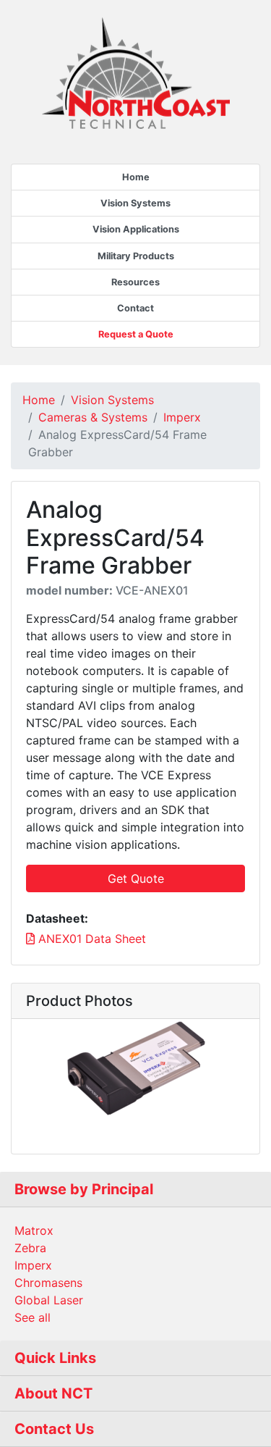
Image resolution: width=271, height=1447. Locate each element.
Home (136, 177)
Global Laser (48, 1300)
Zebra (30, 1248)
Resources (135, 282)
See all (32, 1317)
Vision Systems (135, 203)
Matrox (33, 1230)
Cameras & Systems (92, 417)
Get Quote (136, 878)
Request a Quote (135, 334)
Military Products (136, 256)
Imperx (182, 417)
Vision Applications (136, 229)
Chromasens (48, 1282)
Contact (135, 308)
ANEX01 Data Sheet (90, 938)
